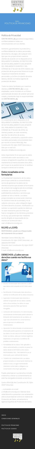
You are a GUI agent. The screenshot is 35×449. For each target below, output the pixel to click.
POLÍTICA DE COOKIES (9, 429)
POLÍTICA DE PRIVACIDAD (10, 425)
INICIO (3, 415)
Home (17, 21)
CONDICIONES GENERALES (10, 418)
